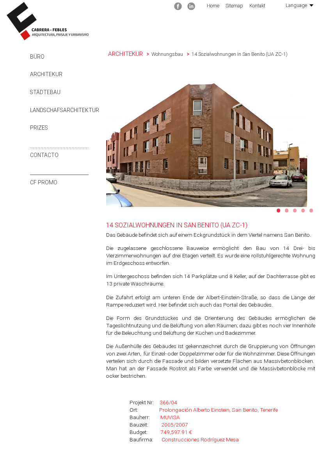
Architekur (46, 74)
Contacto (44, 155)
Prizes (39, 128)
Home (213, 6)
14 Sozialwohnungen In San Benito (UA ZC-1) (240, 54)
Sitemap (234, 6)
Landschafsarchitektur (64, 110)
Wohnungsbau (167, 54)
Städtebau (45, 92)
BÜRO (37, 57)
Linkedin (191, 6)
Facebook (178, 6)
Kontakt (257, 6)
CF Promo (43, 182)
